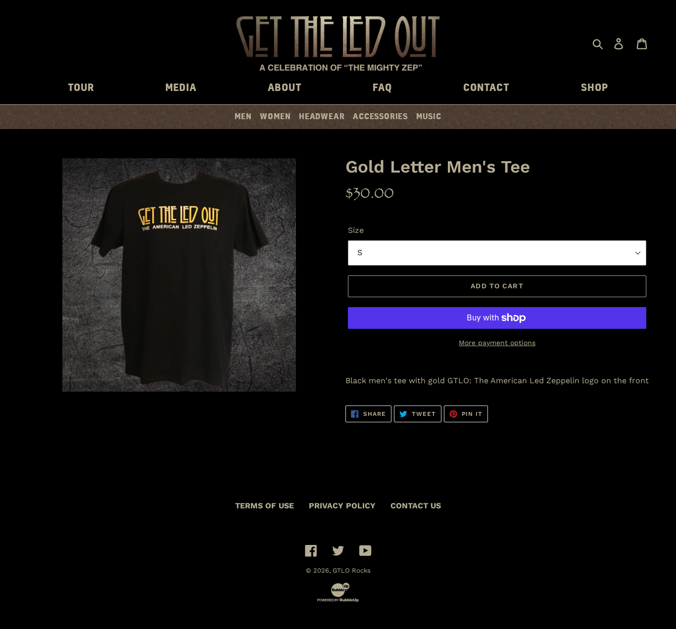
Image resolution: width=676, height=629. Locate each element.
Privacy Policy (342, 505)
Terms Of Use (264, 505)
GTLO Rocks (352, 570)
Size (356, 230)
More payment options (497, 343)
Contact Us (415, 505)
